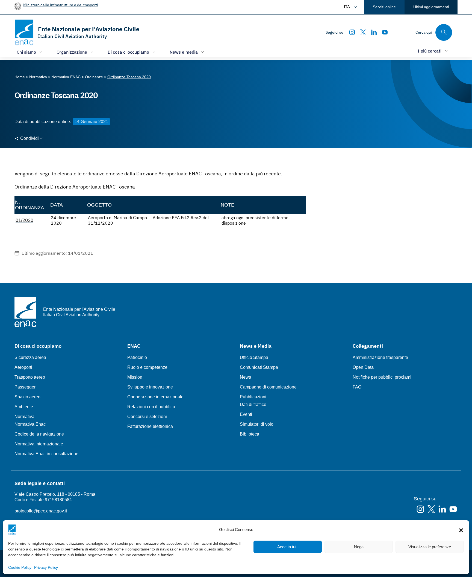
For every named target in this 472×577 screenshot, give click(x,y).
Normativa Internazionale (38, 444)
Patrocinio (137, 357)
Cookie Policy (19, 567)
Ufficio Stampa (254, 357)
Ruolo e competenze (147, 367)
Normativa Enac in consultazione (46, 453)
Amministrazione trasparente (380, 357)
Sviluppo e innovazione (150, 387)
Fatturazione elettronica (150, 426)
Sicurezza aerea (30, 357)
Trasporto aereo (29, 377)
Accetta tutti (287, 546)
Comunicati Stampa (259, 367)
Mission (134, 377)
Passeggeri (25, 387)
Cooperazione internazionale (155, 397)
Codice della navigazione (39, 434)
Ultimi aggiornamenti (431, 7)
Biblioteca (249, 434)
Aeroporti (23, 367)
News (245, 377)
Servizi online (384, 7)
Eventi (246, 414)
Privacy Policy (46, 567)
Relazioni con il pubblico (151, 406)
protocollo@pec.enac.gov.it (40, 511)
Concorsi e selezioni (147, 416)
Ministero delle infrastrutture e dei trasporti (60, 4)
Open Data (363, 367)
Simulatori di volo (256, 424)
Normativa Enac (30, 424)
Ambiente (23, 406)
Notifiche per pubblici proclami (382, 377)
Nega (359, 546)
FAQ (357, 387)
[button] (461, 529)
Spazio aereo (27, 397)
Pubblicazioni (253, 397)
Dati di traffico (253, 404)
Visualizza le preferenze (429, 546)
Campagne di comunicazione (268, 387)
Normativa (24, 416)
